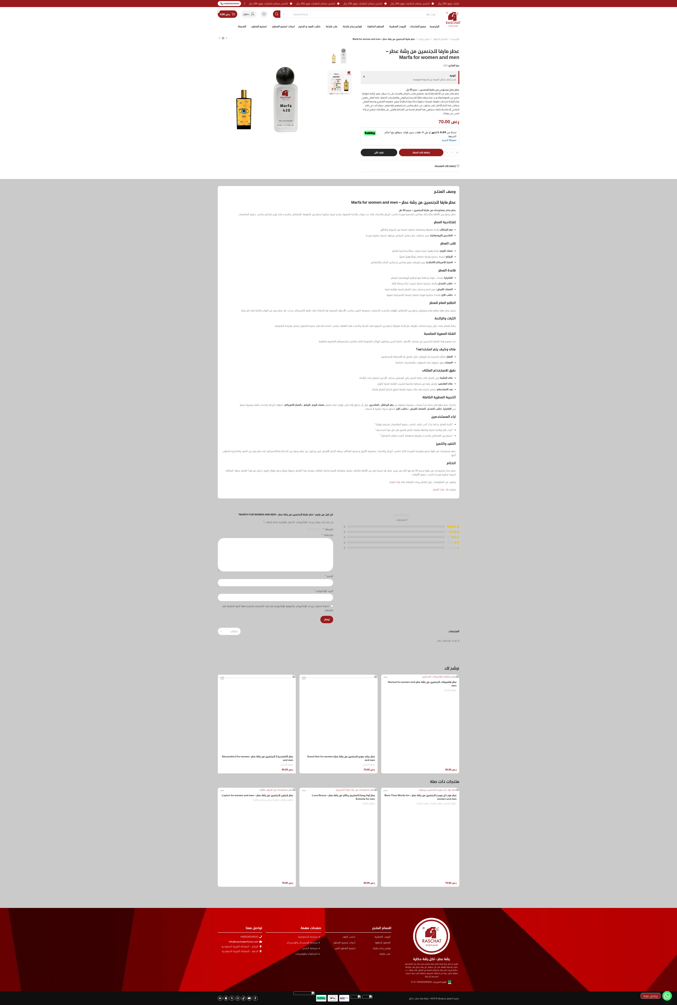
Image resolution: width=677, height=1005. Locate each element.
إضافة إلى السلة (421, 152)
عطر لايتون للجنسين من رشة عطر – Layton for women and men (339, 795)
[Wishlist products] (263, 14)
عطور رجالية (424, 39)
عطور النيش (450, 690)
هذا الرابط (394, 481)
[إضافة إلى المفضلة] (303, 678)
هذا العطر (438, 489)
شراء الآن (379, 152)
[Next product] (219, 38)
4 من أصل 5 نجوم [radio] (310, 529)
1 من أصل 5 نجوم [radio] (318, 529)
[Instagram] (237, 998)
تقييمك (328, 529)
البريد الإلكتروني (323, 590)
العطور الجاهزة (440, 39)
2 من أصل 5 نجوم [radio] (315, 529)
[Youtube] (249, 998)
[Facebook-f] (255, 998)
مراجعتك (327, 534)
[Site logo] (453, 16)
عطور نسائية (341, 799)
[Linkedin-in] (220, 998)
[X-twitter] (231, 998)
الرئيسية (454, 39)
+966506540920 (231, 3)
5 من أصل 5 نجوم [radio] (307, 529)
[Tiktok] (243, 998)
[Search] (276, 14)
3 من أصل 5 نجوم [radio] (313, 529)
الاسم (329, 576)
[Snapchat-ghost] (226, 998)
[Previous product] (226, 38)
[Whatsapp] (667, 996)
